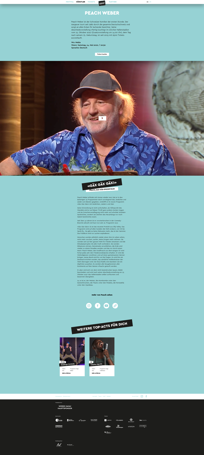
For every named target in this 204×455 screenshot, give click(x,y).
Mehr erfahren (66, 373)
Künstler (80, 2)
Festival (70, 2)
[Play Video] (102, 118)
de (147, 2)
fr (150, 2)
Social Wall (135, 396)
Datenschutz (66, 396)
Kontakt (95, 396)
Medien (109, 396)
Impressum (58, 396)
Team (100, 396)
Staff (104, 396)
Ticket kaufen (102, 54)
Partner (113, 2)
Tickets (91, 2)
